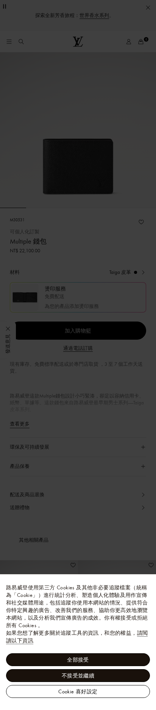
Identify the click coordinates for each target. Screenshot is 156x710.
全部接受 (78, 659)
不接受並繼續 (78, 675)
